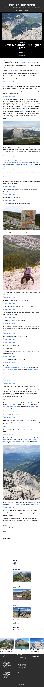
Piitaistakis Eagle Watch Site (12, 406)
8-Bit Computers (7, 677)
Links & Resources (5, 660)
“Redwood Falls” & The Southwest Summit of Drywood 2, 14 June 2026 (22, 671)
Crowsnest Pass (22, 55)
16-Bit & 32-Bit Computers (7, 679)
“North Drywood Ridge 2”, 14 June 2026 (21, 668)
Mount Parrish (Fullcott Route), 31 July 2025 (35, 650)
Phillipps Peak (7, 160)
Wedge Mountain (26, 162)
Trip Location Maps (5, 656)
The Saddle (10, 166)
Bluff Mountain (26, 430)
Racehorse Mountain (11, 371)
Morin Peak (15, 408)
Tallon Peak (31, 402)
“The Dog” (23, 408)
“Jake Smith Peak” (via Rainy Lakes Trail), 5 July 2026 (21, 621)
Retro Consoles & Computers (19, 629)
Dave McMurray (22, 52)
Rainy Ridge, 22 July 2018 (21, 649)
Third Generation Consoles (7, 668)
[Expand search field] (39, 2)
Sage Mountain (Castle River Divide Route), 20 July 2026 (20, 586)
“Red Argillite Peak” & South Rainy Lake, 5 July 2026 (21, 604)
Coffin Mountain (24, 111)
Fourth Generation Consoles (7, 670)
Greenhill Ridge (19, 504)
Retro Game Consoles (6, 662)
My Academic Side (7, 658)
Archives (34, 655)
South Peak (32, 406)
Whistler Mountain (25, 441)
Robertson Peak (10, 404)
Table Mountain (16, 441)
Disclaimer (7, 67)
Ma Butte (19, 164)
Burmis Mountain (23, 437)
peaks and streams (22, 5)
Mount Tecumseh (17, 160)
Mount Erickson (25, 367)
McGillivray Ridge (27, 164)
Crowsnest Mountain (14, 70)
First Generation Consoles (7, 664)
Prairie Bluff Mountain (28, 439)
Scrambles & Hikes (22, 42)
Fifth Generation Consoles (7, 673)
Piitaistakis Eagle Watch (26, 62)
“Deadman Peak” (7, 162)
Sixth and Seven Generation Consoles (7, 675)
